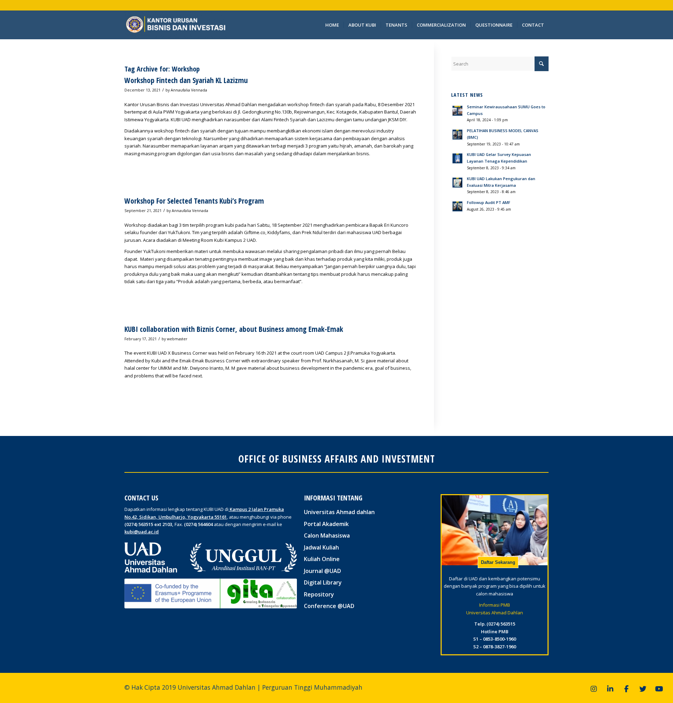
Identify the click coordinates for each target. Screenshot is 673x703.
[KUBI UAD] (175, 25)
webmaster (177, 338)
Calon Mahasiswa (327, 535)
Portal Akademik (326, 524)
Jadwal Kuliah (321, 547)
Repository (319, 594)
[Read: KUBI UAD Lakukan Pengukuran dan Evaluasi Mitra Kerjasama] (457, 182)
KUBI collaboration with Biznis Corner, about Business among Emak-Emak (233, 329)
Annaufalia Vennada (189, 90)
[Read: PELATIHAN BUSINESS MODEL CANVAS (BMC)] (457, 134)
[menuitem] (332, 25)
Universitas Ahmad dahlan (339, 512)
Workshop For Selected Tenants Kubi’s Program (194, 201)
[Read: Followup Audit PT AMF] (457, 206)
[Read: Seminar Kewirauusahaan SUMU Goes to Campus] (457, 110)
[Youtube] (659, 689)
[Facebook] (626, 689)
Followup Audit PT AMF (488, 202)
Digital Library (323, 582)
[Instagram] (594, 689)
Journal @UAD (322, 571)
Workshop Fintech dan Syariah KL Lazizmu (186, 80)
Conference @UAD (329, 606)
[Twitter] (643, 689)
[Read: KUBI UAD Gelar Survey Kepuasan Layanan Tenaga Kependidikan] (457, 158)
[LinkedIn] (610, 689)
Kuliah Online (322, 559)
